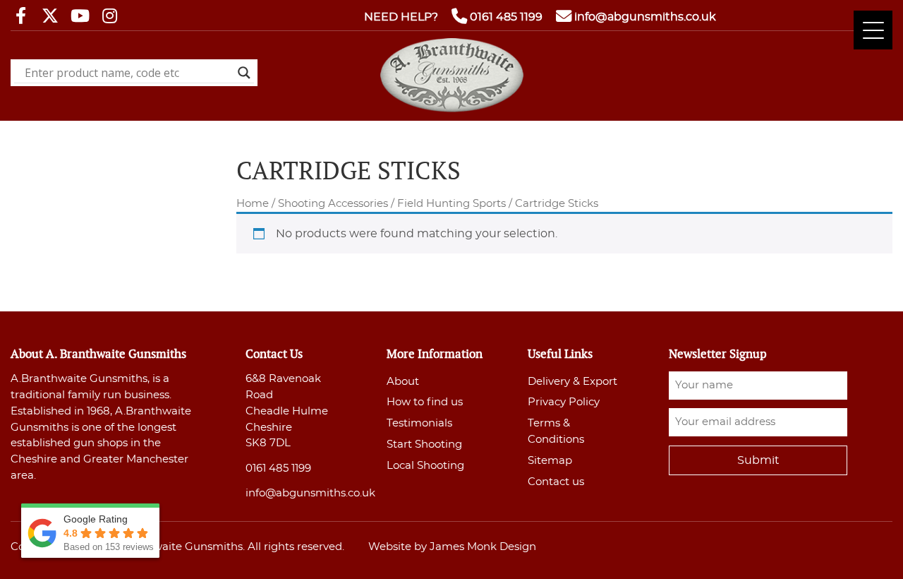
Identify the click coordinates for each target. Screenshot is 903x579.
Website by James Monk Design (452, 547)
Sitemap (550, 460)
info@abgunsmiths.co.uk (645, 17)
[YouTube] (80, 17)
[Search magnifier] (244, 73)
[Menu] (873, 30)
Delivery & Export (572, 381)
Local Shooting (425, 465)
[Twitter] (50, 17)
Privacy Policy (564, 402)
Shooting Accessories (333, 203)
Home (252, 203)
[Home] (451, 108)
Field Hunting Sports (451, 203)
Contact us (556, 482)
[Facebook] (20, 17)
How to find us (425, 402)
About (403, 381)
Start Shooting (424, 444)
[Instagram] (109, 17)
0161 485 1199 (506, 17)
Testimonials (419, 423)
